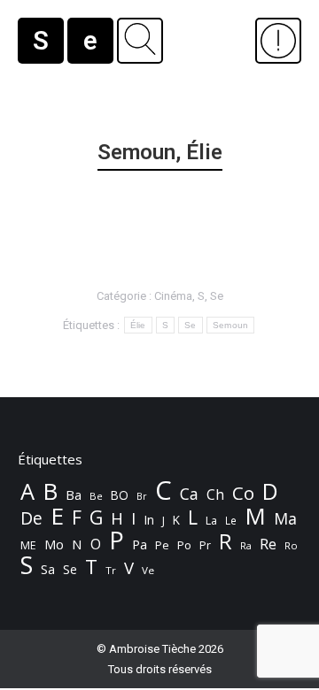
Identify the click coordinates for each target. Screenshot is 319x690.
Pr (205, 545)
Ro (291, 545)
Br (141, 496)
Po (184, 545)
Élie (138, 325)
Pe (162, 545)
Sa (48, 569)
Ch (215, 494)
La (211, 520)
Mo (54, 544)
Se (216, 296)
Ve (148, 570)
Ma (285, 518)
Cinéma (173, 296)
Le (231, 520)
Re (268, 544)
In (149, 519)
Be (96, 495)
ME (28, 545)
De (31, 518)
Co (243, 493)
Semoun (231, 325)
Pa (139, 544)
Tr (110, 570)
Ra (246, 545)
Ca (189, 493)
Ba (74, 494)
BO (119, 495)
